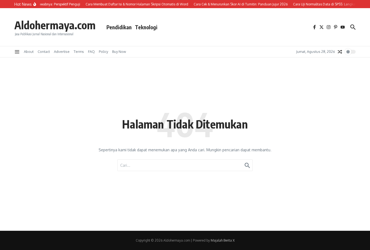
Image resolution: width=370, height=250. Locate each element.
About (29, 51)
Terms (79, 51)
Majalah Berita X (223, 240)
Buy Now (119, 51)
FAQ (91, 51)
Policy (103, 51)
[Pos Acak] (340, 52)
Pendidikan (119, 27)
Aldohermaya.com (55, 25)
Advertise (62, 51)
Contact (44, 51)
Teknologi (146, 27)
